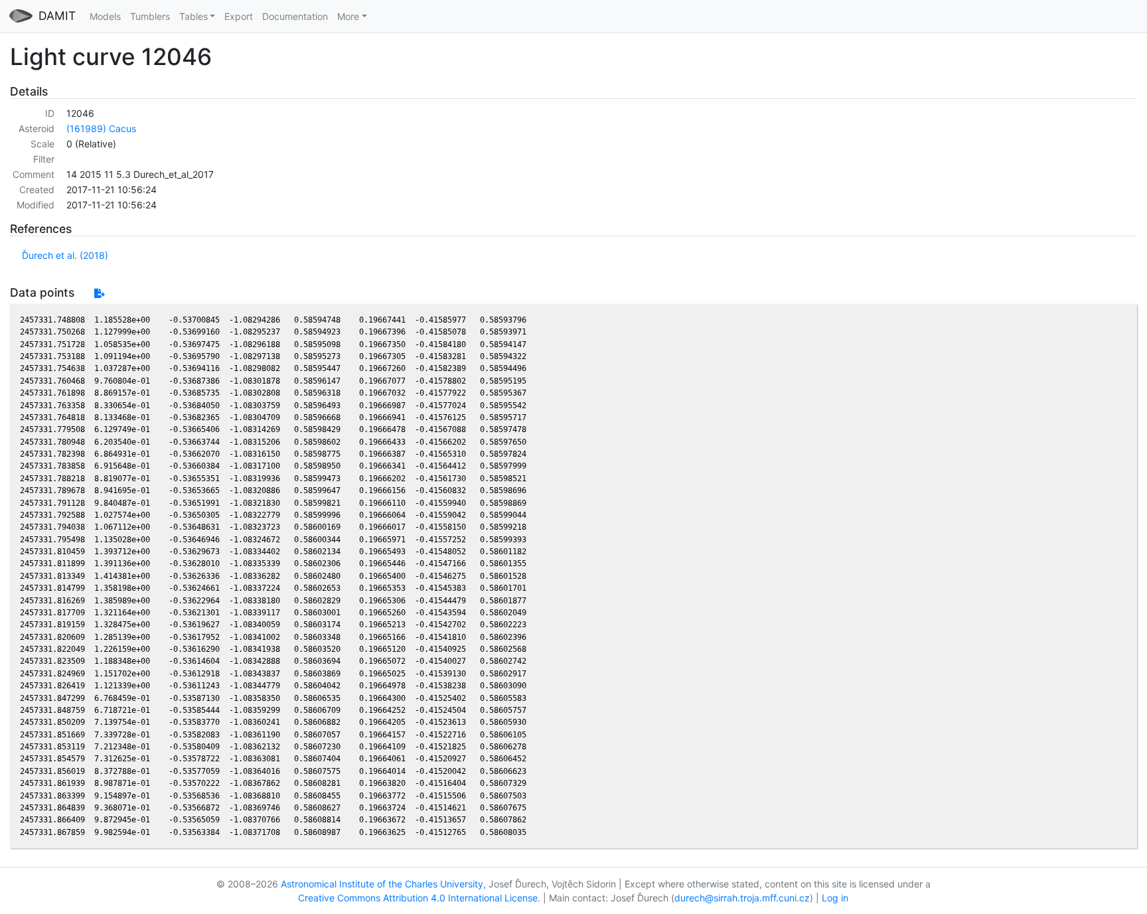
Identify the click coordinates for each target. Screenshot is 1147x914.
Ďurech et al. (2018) (65, 255)
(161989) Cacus (101, 128)
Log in (835, 897)
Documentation (295, 16)
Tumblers (150, 16)
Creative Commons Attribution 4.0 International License (418, 897)
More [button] (348, 16)
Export (238, 16)
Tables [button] (193, 16)
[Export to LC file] (99, 293)
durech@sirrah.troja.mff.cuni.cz (742, 897)
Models (105, 16)
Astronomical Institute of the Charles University (382, 883)
